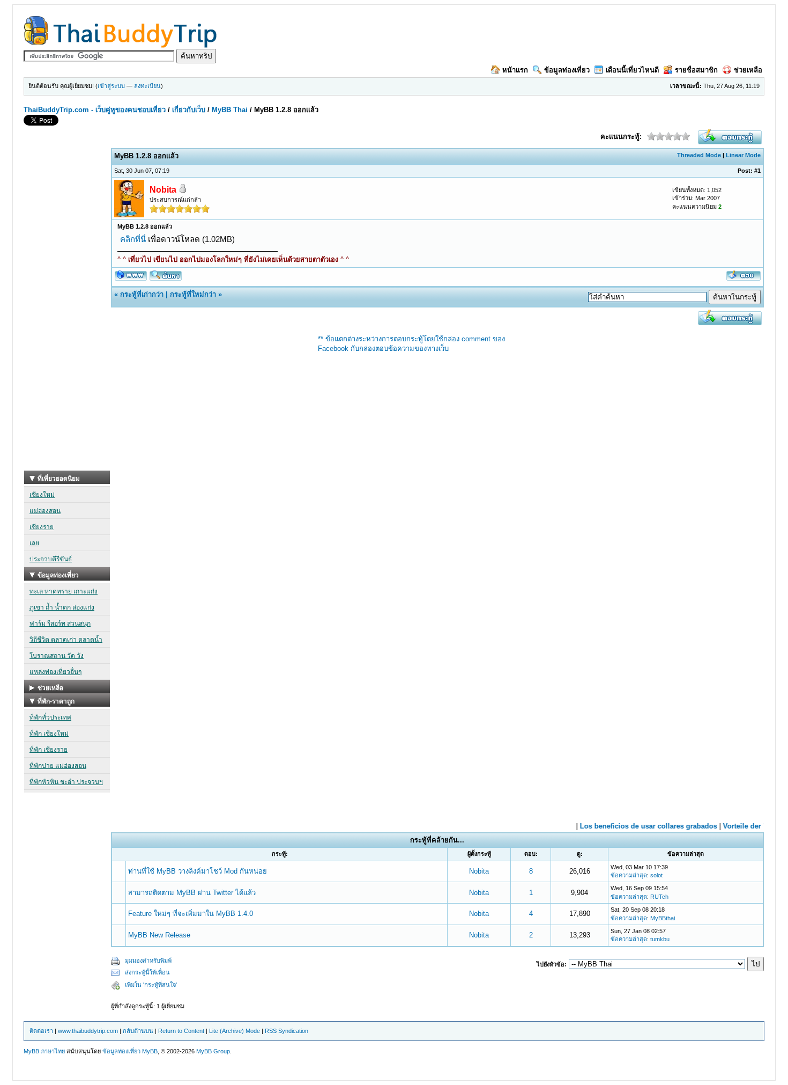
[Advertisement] (67, 310)
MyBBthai (662, 918)
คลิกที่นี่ (133, 239)
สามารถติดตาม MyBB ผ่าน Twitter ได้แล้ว (192, 893)
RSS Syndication (286, 1031)
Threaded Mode (699, 155)
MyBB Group (213, 1051)
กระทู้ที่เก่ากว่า (141, 294)
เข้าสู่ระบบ (111, 86)
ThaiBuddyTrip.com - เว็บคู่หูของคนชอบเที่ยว (95, 110)
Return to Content (181, 1031)
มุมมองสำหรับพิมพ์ (148, 960)
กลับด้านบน (138, 1031)
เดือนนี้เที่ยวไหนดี (632, 70)
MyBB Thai (230, 110)
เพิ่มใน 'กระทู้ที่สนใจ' (151, 984)
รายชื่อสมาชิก (696, 70)
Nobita (479, 871)
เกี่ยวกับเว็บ (188, 110)
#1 (757, 170)
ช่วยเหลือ (748, 70)
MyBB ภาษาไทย (44, 1051)
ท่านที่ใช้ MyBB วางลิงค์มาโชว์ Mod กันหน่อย (197, 871)
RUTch (659, 896)
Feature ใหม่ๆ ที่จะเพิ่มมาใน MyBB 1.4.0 (190, 914)
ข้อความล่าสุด (629, 875)
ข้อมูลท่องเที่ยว (567, 70)
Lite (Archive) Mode (234, 1031)
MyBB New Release (159, 935)
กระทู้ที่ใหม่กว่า (193, 294)
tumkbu (660, 939)
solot (656, 875)
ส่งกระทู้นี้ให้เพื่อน (147, 972)
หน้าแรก (515, 70)
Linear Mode (743, 155)
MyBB (150, 1051)
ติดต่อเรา (41, 1031)
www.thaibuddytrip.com (88, 1031)
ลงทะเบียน (147, 86)
